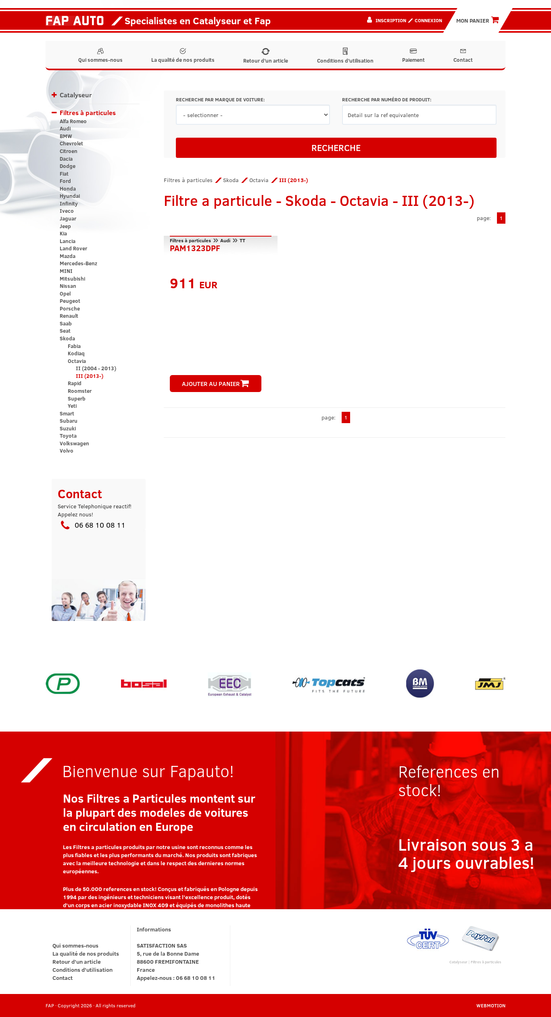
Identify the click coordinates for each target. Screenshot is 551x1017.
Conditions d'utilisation (345, 60)
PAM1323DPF (195, 247)
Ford (65, 181)
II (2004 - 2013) (96, 368)
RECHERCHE (336, 147)
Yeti (72, 405)
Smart (67, 413)
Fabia (74, 346)
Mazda (67, 256)
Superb (77, 398)
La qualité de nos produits (183, 59)
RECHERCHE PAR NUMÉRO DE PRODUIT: (386, 99)
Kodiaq (76, 353)
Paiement (413, 59)
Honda (68, 188)
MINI (66, 271)
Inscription (391, 20)
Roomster (80, 390)
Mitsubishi (72, 278)
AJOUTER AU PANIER (211, 384)
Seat (65, 330)
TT (242, 240)
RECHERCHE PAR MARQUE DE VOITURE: (220, 99)
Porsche (70, 308)
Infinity (69, 203)
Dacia (66, 158)
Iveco (67, 210)
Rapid (74, 383)
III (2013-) (89, 376)
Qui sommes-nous (100, 59)
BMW (66, 136)
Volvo (66, 450)
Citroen (68, 151)
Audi (65, 128)
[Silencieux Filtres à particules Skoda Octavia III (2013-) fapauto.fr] (78, 20)
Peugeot (70, 300)
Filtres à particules (88, 112)
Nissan (68, 285)
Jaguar (68, 218)
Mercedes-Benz (78, 263)
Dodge (67, 166)
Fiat (64, 173)
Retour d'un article (265, 60)
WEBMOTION (490, 1005)
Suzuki (68, 428)
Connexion (428, 20)
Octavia (77, 361)
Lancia (67, 241)
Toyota (68, 435)
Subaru (68, 420)
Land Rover (73, 248)
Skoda (67, 338)
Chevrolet (71, 143)
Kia (63, 233)
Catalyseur (76, 94)
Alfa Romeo (73, 121)
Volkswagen (74, 443)
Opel (65, 293)
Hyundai (70, 195)
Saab (66, 323)
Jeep (65, 226)
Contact (463, 59)
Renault (69, 315)
